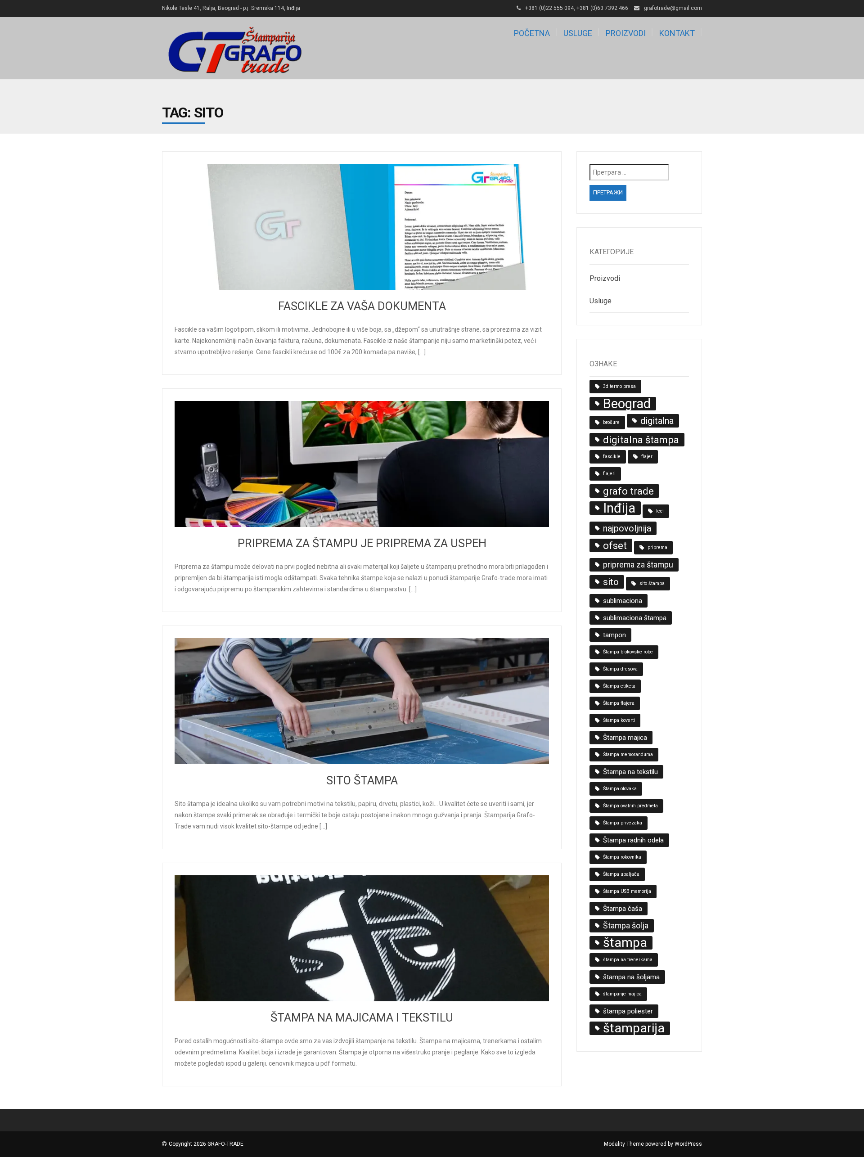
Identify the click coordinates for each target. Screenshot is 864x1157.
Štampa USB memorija (627, 891)
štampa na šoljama (631, 977)
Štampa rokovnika (622, 857)
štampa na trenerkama (627, 960)
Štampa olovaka (620, 789)
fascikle (612, 456)
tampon (614, 635)
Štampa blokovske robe (628, 652)
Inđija (619, 508)
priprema (657, 547)
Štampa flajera (618, 703)
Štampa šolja (625, 925)
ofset (615, 545)
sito (611, 581)
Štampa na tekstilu (630, 772)
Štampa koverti (619, 720)
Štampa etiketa (619, 686)
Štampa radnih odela (633, 840)
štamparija (634, 1028)
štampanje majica (622, 994)
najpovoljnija (627, 528)
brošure (611, 422)
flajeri (609, 474)
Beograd (627, 403)
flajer (646, 456)
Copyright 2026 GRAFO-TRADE (206, 1144)
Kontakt (677, 33)
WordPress (688, 1144)
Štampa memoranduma (628, 754)
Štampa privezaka (622, 823)
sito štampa (652, 583)
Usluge (577, 33)
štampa (625, 943)
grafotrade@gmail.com (673, 8)
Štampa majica (625, 738)
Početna (532, 33)
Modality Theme (624, 1144)
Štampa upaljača (621, 874)
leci (660, 511)
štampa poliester (628, 1011)
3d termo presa (619, 386)
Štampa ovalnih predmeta (630, 806)
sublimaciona (622, 601)
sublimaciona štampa (634, 618)
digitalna (657, 420)
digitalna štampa (641, 440)
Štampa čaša (622, 909)
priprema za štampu (638, 564)
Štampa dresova (620, 669)
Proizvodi (626, 33)
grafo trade (628, 491)
